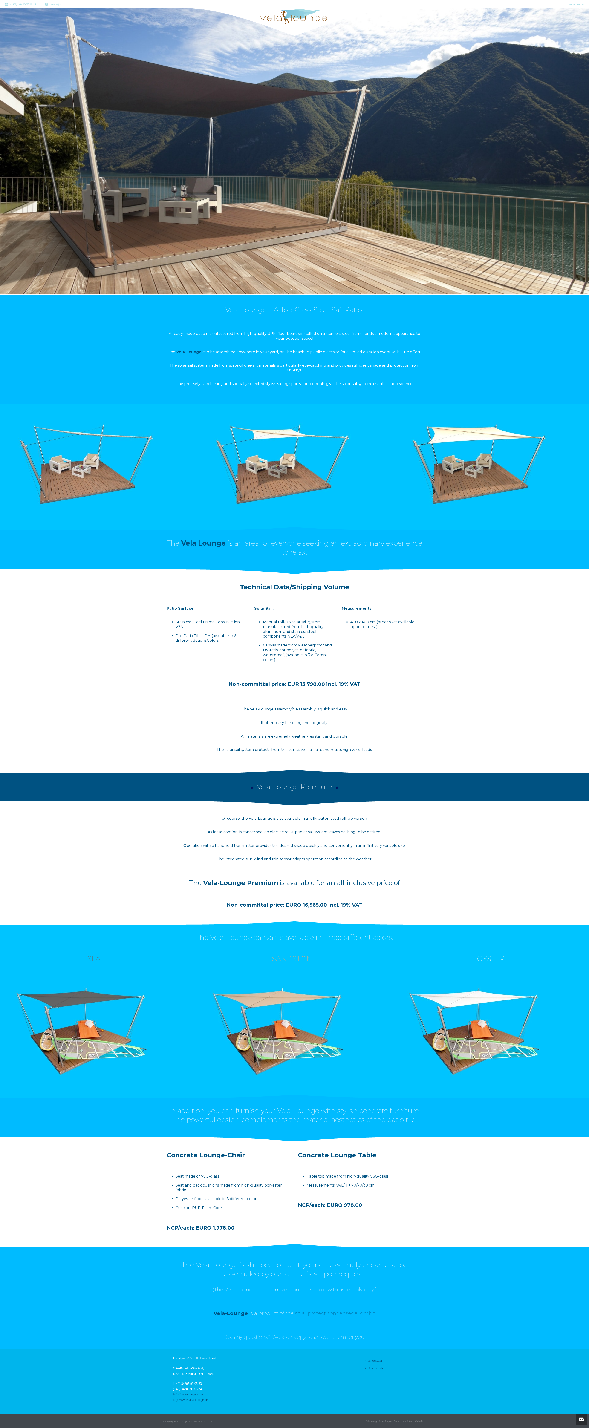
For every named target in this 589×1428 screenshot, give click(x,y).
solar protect (576, 4)
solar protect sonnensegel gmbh (335, 1313)
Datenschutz (375, 1368)
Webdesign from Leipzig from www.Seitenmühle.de (394, 1421)
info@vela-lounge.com (188, 1394)
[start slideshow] (291, 289)
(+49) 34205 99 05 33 (24, 4)
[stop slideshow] (297, 289)
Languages (55, 4)
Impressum (375, 1360)
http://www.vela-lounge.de (190, 1400)
